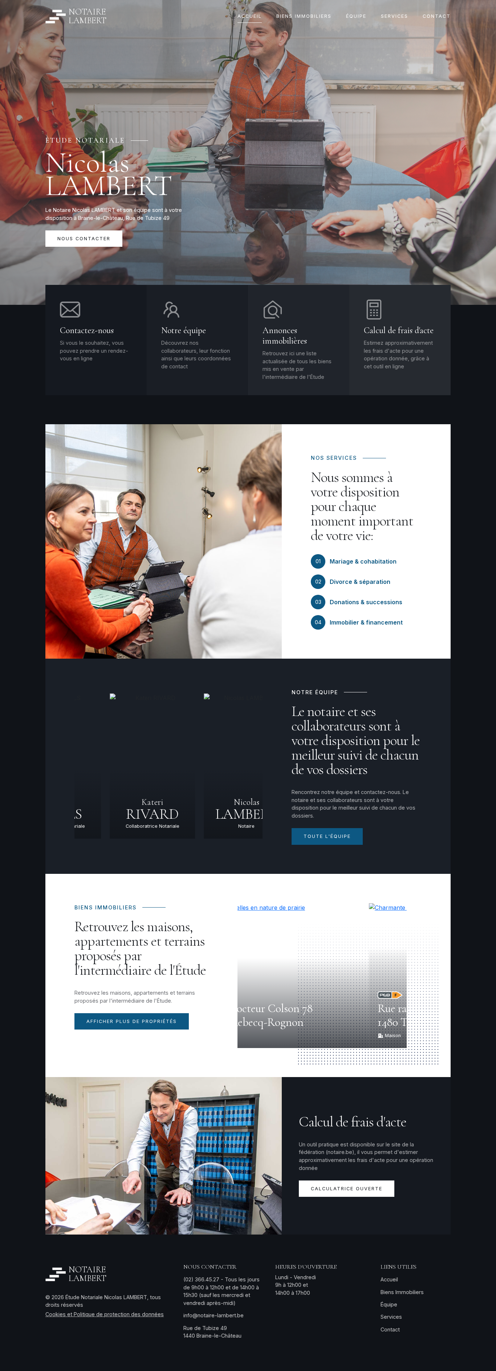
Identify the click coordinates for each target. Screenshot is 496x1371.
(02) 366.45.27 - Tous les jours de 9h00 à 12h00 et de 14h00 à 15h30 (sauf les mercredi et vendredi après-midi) (221, 1291)
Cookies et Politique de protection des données (104, 1314)
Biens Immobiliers (402, 1292)
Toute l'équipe (327, 836)
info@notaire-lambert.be (213, 1315)
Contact (390, 1329)
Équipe (389, 1304)
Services (391, 1317)
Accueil (389, 1279)
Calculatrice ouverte (346, 1188)
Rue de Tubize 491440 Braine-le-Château (212, 1332)
